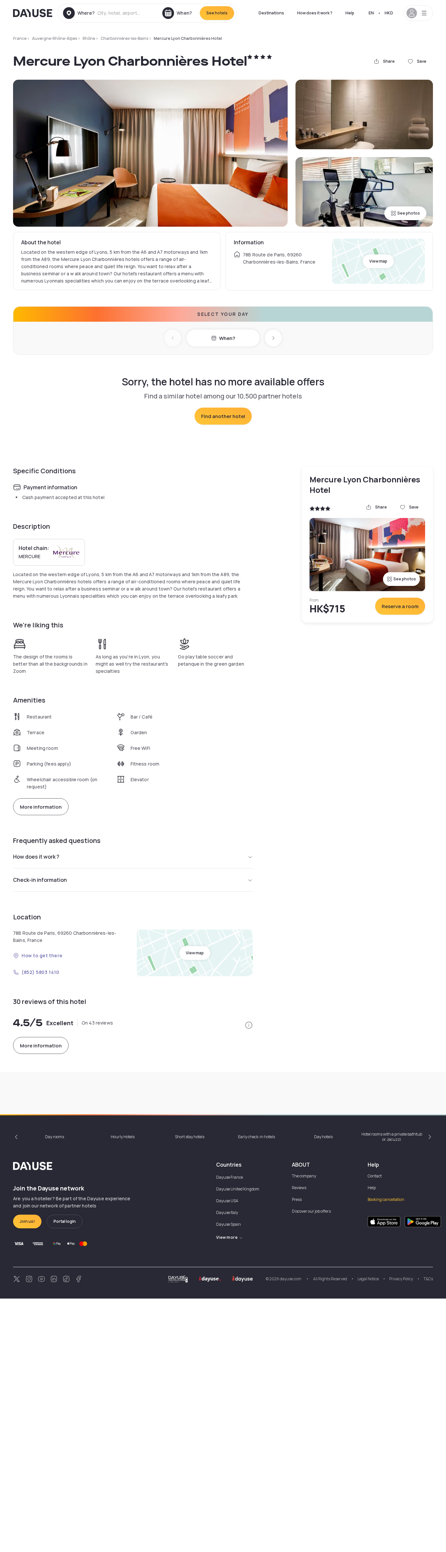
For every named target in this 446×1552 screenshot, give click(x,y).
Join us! (27, 1221)
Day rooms (54, 1137)
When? (227, 338)
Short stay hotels (189, 1137)
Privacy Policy (401, 1279)
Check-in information (40, 879)
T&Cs (428, 1279)
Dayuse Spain (228, 1224)
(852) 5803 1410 (40, 972)
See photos (408, 213)
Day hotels (323, 1137)
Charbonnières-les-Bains (124, 38)
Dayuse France (229, 1177)
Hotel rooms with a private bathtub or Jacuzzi (391, 1136)
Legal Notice (368, 1279)
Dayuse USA (227, 1201)
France (19, 38)
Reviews (299, 1187)
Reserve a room (400, 606)
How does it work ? (314, 13)
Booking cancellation (386, 1199)
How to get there (42, 955)
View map (378, 261)
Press (297, 1199)
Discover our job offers (311, 1211)
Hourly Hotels (123, 1137)
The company (304, 1176)
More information (41, 806)
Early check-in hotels (256, 1137)
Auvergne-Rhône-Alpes (54, 38)
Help (349, 13)
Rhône (89, 38)
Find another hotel (223, 416)
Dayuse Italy (227, 1212)
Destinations (271, 13)
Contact (375, 1176)
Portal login (65, 1221)
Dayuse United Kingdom (237, 1189)
